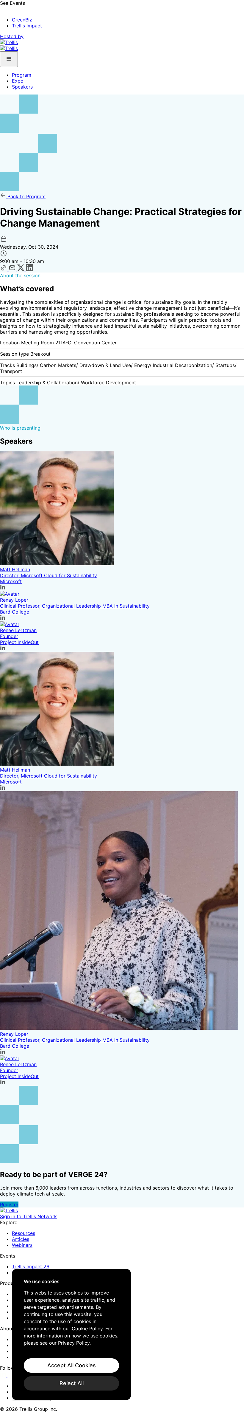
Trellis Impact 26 (30, 1266)
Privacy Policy (74, 1343)
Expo (18, 81)
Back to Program (26, 196)
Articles (20, 1239)
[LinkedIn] (3, 1375)
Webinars (22, 1245)
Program (21, 75)
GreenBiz (22, 20)
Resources (23, 1233)
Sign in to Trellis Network (28, 1216)
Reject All (72, 1383)
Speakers (22, 87)
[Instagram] (11, 1375)
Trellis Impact (27, 26)
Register (9, 1204)
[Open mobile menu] (9, 59)
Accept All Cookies (71, 1365)
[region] (71, 1334)
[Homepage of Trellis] (9, 1210)
